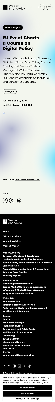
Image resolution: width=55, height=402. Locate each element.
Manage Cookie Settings (27, 399)
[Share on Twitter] (11, 200)
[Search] (42, 7)
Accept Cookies (27, 387)
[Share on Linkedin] (18, 200)
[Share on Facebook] (5, 200)
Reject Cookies (28, 393)
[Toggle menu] (49, 7)
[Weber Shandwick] (13, 223)
